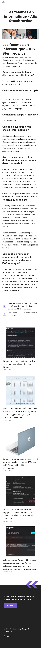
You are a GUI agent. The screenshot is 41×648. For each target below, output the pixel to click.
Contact (10, 606)
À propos (7, 636)
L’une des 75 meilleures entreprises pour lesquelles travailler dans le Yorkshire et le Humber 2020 (22, 306)
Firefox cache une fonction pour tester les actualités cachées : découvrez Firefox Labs (20, 364)
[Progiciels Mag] (3, 2)
